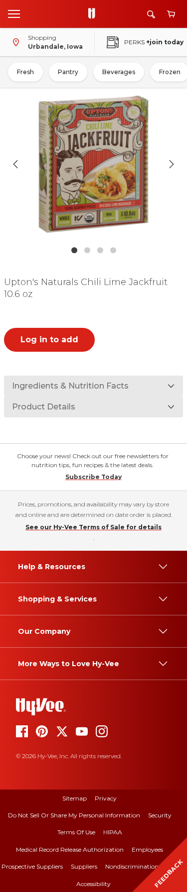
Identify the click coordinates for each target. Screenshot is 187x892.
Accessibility (93, 884)
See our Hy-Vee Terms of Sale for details (93, 527)
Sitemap (74, 798)
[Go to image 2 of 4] (87, 250)
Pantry (68, 72)
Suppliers (84, 866)
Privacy (106, 798)
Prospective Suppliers (32, 866)
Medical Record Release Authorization (70, 849)
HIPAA (112, 832)
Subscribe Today (93, 477)
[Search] (151, 14)
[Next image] (172, 164)
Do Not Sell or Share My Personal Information (74, 815)
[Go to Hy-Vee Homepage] (94, 14)
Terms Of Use (76, 832)
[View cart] (171, 14)
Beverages (118, 72)
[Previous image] (15, 164)
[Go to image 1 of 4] (74, 250)
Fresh (25, 72)
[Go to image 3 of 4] (100, 250)
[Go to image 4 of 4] (113, 250)
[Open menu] (14, 13)
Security (160, 815)
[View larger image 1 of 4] (93, 164)
